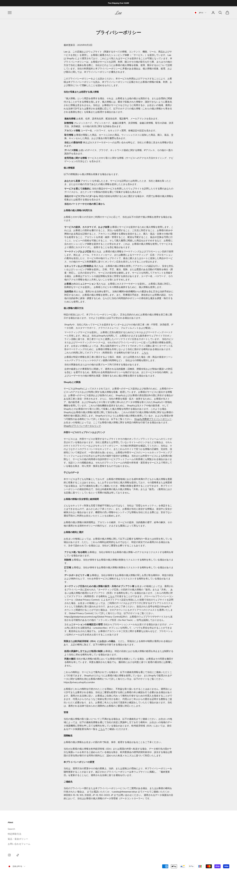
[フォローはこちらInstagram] (9, 855)
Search (11, 828)
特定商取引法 (14, 833)
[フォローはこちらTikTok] (17, 855)
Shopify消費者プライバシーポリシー (153, 419)
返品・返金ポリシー (18, 838)
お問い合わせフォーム (19, 843)
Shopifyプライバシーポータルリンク (82, 425)
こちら (145, 352)
